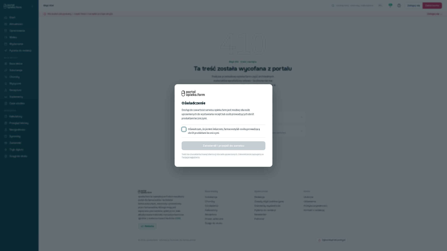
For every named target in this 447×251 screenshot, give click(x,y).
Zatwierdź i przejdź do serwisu (223, 145)
